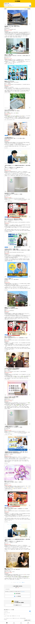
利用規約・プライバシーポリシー (16, 618)
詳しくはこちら (23, 591)
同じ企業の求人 (6, 463)
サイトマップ (10, 618)
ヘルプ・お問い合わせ (6, 618)
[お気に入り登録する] (30, 24)
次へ (23, 582)
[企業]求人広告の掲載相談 (23, 618)
